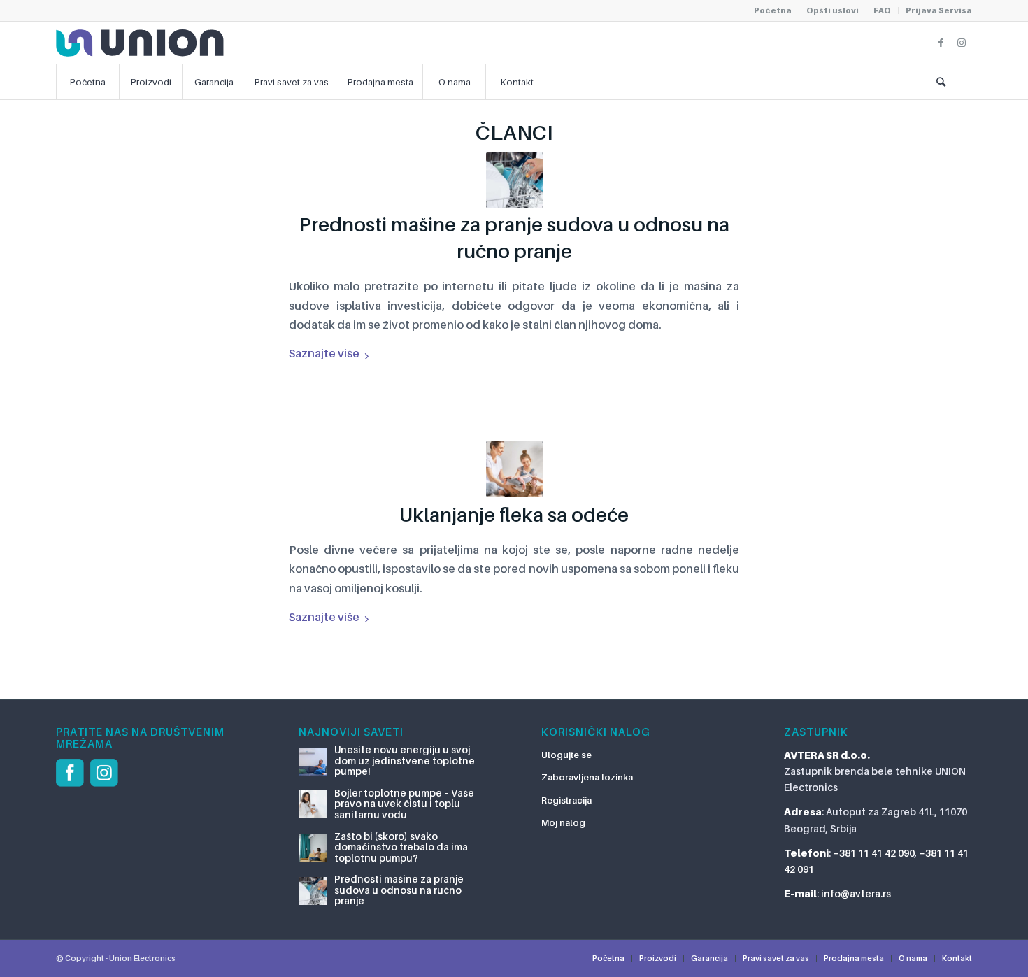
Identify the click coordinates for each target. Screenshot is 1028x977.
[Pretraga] (940, 81)
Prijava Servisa (939, 10)
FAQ (882, 10)
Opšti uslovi (832, 10)
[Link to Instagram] (961, 42)
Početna (773, 10)
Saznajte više (324, 353)
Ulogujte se (566, 754)
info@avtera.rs (856, 893)
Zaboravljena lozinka (587, 777)
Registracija (566, 800)
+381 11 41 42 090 (874, 853)
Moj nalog (563, 822)
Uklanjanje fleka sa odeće (514, 514)
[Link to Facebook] (940, 42)
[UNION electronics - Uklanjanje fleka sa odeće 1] (514, 469)
